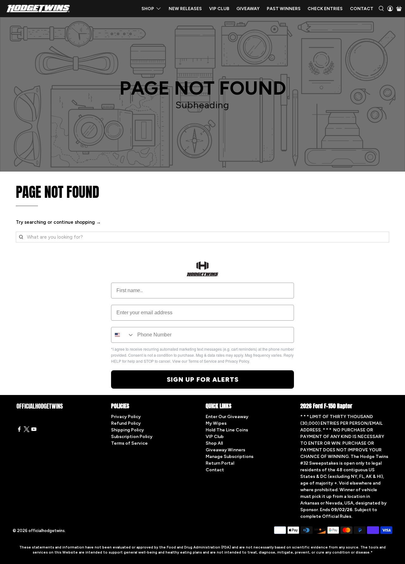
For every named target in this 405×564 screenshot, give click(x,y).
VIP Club (219, 8)
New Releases (185, 8)
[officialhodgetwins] (38, 8)
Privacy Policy (126, 416)
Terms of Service (129, 443)
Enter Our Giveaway (227, 416)
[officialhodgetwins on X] (26, 430)
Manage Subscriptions (229, 456)
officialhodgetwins (46, 530)
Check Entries (325, 8)
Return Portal (220, 463)
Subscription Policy (132, 436)
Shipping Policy (127, 430)
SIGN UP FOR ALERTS (203, 379)
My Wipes (216, 423)
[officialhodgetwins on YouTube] (34, 430)
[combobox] (122, 334)
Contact (361, 8)
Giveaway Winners (225, 450)
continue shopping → (77, 222)
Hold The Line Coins (227, 430)
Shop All (214, 443)
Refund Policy (126, 423)
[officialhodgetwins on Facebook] (19, 430)
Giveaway (247, 8)
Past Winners (284, 8)
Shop (147, 8)
